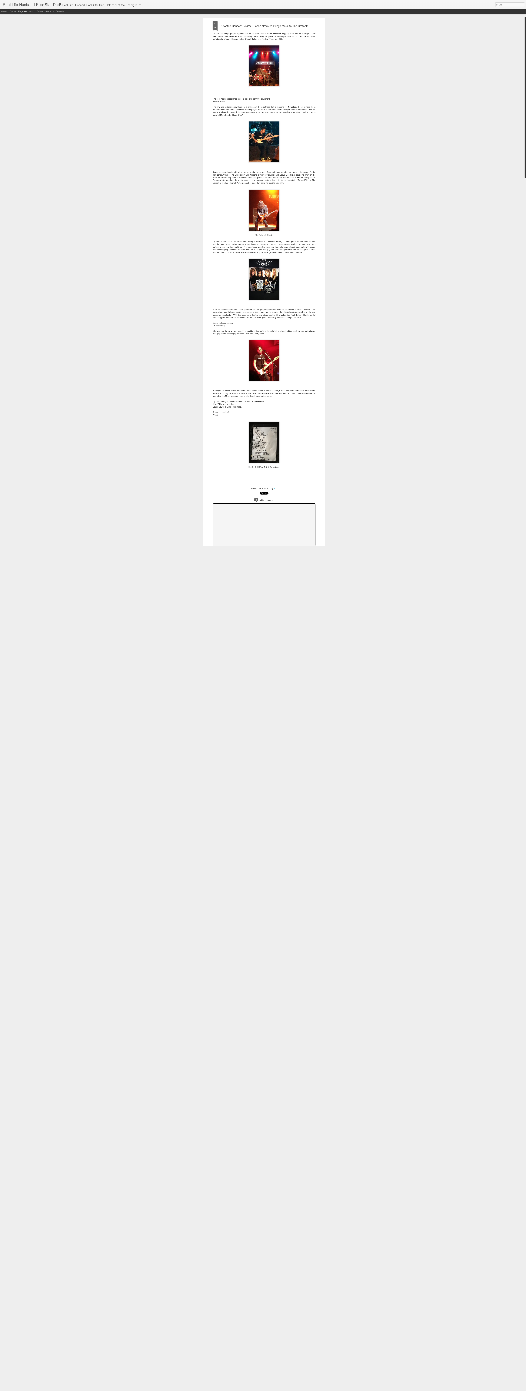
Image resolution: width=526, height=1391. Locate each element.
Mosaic (32, 11)
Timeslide (60, 11)
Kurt (275, 488)
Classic (4, 11)
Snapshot (49, 11)
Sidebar (40, 11)
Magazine (22, 11)
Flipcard (12, 11)
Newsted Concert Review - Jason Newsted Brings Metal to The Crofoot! (264, 26)
